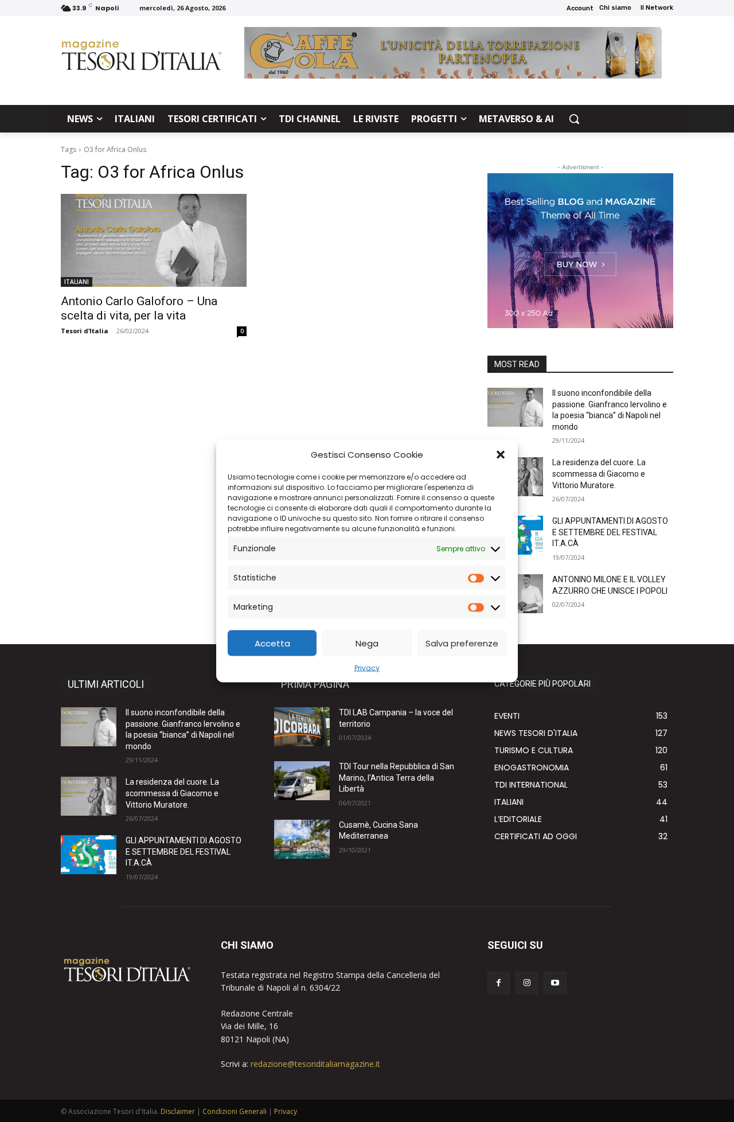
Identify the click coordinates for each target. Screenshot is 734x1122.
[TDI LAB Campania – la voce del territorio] (302, 726)
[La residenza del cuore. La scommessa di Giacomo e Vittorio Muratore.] (88, 796)
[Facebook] (498, 983)
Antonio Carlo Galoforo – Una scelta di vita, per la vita (139, 308)
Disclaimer (178, 1111)
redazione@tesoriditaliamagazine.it (315, 1063)
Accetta (272, 643)
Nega (367, 643)
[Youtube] (555, 983)
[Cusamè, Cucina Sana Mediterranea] (302, 839)
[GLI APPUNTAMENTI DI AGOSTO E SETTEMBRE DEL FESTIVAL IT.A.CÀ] (88, 854)
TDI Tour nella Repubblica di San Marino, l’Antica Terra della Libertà (396, 777)
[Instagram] (527, 983)
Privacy (367, 668)
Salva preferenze (461, 643)
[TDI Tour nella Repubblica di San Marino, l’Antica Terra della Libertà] (302, 780)
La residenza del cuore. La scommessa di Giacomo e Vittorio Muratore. (599, 473)
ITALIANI (76, 282)
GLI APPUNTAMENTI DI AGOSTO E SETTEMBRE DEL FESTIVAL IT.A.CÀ (610, 532)
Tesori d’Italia (84, 330)
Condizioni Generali (234, 1111)
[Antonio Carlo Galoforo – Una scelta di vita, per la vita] (154, 240)
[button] (500, 454)
